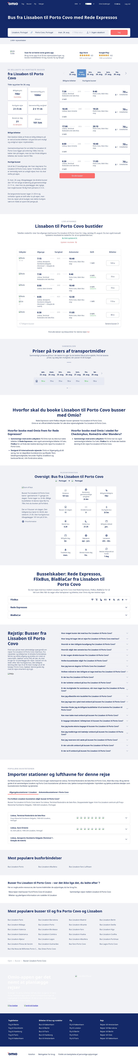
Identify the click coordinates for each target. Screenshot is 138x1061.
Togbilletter (13, 1020)
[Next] (126, 73)
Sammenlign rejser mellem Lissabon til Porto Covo (90, 892)
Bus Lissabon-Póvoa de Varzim (20, 944)
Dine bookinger (104, 4)
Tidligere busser (27, 323)
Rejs (102, 1020)
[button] (64, 32)
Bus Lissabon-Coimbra (47, 934)
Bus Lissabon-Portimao (109, 939)
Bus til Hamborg (46, 1035)
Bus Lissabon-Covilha (108, 934)
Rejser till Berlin (106, 1031)
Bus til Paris (44, 1031)
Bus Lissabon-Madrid (77, 920)
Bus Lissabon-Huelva (77, 934)
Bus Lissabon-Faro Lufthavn (80, 867)
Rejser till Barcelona (108, 1028)
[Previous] (36, 373)
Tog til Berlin (13, 1024)
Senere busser (111, 323)
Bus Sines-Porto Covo (47, 949)
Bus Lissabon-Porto (16, 867)
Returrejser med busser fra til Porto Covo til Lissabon (30, 892)
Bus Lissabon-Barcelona (48, 920)
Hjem (10, 961)
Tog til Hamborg (15, 1031)
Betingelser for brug (46, 1054)
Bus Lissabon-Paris (15, 920)
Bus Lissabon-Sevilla (108, 925)
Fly (35, 4)
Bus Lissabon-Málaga (16, 925)
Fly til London (75, 1028)
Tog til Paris (13, 1035)
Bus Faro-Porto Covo (77, 944)
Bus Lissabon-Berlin (108, 920)
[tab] (69, 80)
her (88, 332)
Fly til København (77, 1024)
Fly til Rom (74, 1035)
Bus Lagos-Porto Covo (109, 944)
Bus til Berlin (44, 1028)
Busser (29, 4)
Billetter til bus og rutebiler (50, 1020)
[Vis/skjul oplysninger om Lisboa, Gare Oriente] (126, 829)
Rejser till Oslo (106, 1035)
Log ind (127, 4)
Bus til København (46, 1024)
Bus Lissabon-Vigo (107, 929)
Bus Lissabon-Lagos (46, 939)
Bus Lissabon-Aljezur (16, 939)
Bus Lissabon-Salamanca (18, 934)
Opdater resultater (67, 242)
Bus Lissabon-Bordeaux (47, 929)
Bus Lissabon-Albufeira (47, 867)
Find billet (17, 97)
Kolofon (31, 1054)
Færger (41, 4)
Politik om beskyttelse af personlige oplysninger (78, 1054)
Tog (22, 4)
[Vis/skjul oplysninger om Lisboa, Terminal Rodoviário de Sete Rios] (126, 818)
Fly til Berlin (74, 1031)
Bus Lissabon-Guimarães (48, 944)
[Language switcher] (90, 4)
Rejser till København (109, 1038)
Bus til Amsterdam (46, 1038)
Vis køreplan (17, 125)
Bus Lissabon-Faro (76, 929)
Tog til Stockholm (15, 1028)
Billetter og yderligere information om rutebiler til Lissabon (33, 895)
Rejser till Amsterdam (109, 1024)
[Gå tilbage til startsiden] (14, 4)
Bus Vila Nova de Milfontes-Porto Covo (23, 949)
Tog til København (16, 1038)
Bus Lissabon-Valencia (17, 929)
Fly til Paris (74, 1038)
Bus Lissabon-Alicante (78, 925)
